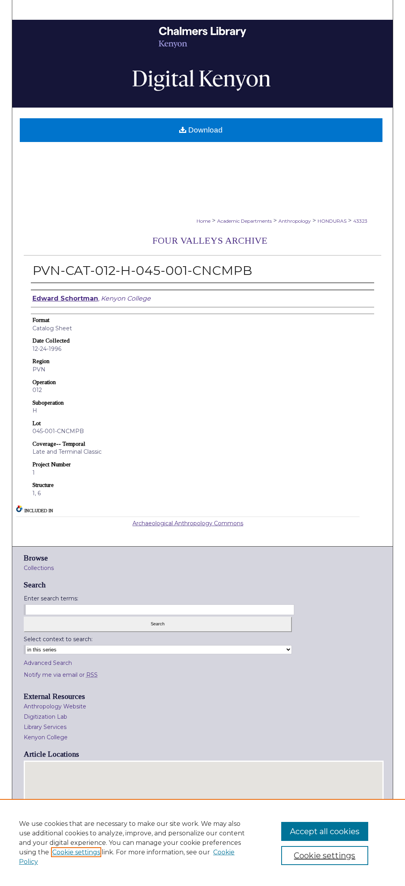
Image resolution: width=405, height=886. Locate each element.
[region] (202, 842)
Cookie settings (76, 852)
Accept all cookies (325, 831)
